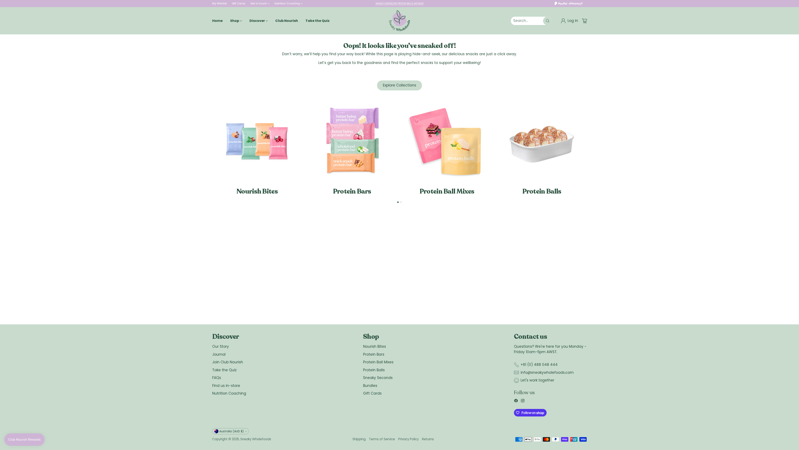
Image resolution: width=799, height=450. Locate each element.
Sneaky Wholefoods (255, 439)
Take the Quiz (224, 370)
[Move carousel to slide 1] (398, 202)
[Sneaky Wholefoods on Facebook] (516, 401)
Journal (219, 354)
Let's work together (537, 380)
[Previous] (212, 146)
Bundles (370, 385)
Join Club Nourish (227, 362)
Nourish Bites (374, 346)
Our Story (220, 346)
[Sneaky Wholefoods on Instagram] (522, 401)
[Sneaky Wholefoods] (399, 20)
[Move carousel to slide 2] (401, 202)
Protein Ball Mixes (378, 362)
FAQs (216, 377)
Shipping (359, 439)
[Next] (586, 146)
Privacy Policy (408, 439)
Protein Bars (373, 354)
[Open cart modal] (584, 21)
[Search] (547, 20)
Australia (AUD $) (231, 431)
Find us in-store (226, 385)
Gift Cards (372, 393)
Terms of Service (382, 439)
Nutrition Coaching (229, 393)
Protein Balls (374, 370)
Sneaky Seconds (378, 377)
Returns (428, 439)
